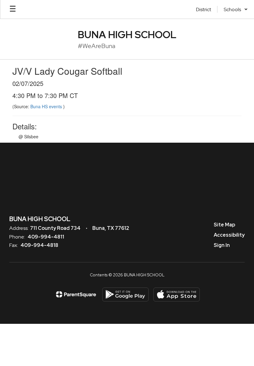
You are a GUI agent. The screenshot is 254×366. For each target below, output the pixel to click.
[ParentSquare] (76, 294)
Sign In (222, 245)
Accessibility (229, 235)
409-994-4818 (39, 245)
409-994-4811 (46, 237)
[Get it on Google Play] (125, 294)
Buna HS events (46, 106)
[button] (235, 9)
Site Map (224, 224)
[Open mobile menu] (12, 9)
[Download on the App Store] (176, 294)
